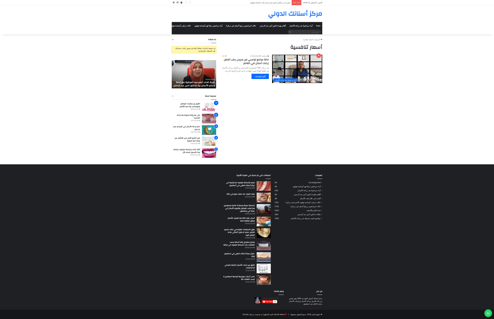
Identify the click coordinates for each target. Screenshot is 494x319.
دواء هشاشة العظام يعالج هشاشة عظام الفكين (273, 3)
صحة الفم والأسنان (115, 26)
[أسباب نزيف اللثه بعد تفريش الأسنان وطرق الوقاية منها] (264, 221)
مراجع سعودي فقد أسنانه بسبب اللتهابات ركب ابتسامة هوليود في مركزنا (239, 244)
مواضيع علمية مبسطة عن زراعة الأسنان (89, 26)
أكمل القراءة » (260, 76)
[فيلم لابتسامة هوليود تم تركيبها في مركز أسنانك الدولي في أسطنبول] (264, 186)
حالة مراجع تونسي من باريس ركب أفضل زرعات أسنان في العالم (246, 61)
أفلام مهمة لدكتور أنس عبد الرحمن (273, 26)
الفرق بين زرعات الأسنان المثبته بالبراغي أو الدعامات (240, 266)
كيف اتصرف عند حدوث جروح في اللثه (241, 194)
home (318, 26)
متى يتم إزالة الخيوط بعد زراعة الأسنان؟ (188, 116)
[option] (194, 74)
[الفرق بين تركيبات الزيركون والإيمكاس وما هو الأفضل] (209, 107)
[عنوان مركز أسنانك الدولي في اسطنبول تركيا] (264, 257)
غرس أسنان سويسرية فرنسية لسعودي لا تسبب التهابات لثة (239, 278)
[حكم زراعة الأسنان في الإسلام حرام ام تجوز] (209, 130)
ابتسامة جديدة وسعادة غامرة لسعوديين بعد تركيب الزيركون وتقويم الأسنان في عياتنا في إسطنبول (239, 208)
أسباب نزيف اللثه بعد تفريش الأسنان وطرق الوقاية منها (241, 219)
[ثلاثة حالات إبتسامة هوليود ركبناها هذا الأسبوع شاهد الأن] (209, 153)
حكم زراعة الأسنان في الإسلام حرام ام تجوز (186, 128)
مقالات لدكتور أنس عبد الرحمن (309, 214)
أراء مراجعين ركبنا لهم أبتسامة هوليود (208, 26)
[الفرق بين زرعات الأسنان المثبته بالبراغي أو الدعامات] (264, 268)
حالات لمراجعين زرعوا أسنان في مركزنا (241, 26)
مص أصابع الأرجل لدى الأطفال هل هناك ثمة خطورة (187, 139)
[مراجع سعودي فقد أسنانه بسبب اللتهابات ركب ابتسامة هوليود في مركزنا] (264, 245)
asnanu (264, 56)
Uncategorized (315, 182)
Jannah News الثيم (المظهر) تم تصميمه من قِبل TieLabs (263, 314)
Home (34, 26)
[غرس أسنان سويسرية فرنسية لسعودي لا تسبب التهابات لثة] (264, 280)
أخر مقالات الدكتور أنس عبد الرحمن (138, 26)
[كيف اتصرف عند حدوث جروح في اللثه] (264, 197)
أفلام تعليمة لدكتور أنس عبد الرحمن (307, 194)
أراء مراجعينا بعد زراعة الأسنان (301, 26)
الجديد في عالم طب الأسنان (310, 198)
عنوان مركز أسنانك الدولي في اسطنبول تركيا (239, 255)
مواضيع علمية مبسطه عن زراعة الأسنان (306, 218)
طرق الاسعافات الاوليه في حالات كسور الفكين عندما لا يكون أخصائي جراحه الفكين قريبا (239, 232)
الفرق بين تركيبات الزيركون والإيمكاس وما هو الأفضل (190, 105)
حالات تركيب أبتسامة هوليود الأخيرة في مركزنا (173, 26)
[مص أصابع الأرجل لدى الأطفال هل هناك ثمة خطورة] (209, 141)
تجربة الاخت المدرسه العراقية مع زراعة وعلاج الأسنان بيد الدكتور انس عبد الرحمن (194, 84)
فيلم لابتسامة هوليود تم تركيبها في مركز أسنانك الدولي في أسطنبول (240, 184)
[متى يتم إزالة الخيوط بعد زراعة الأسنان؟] (209, 118)
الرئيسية (317, 39)
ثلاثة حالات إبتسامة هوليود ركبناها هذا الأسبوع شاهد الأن (186, 151)
